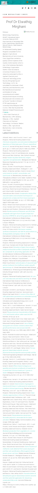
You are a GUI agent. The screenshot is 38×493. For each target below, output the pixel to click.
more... (7, 112)
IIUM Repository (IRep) (15, 14)
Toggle (4, 4)
